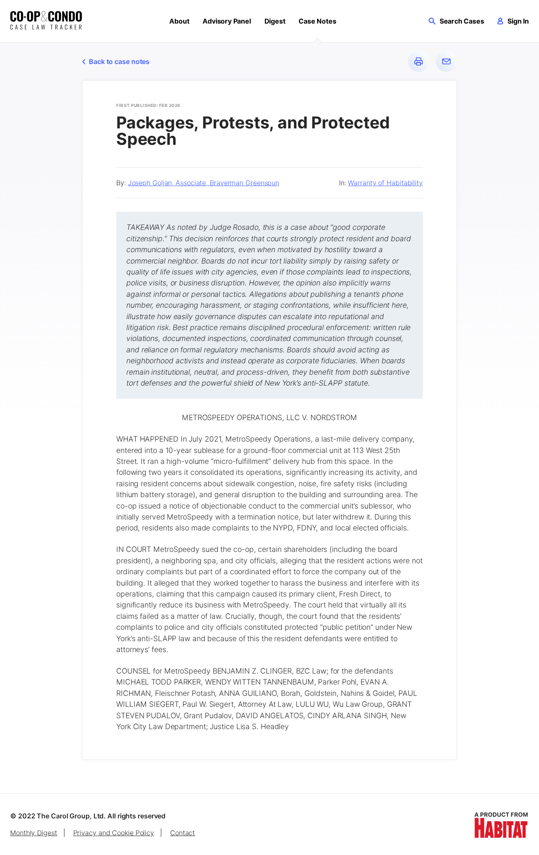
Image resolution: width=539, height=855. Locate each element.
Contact (182, 832)
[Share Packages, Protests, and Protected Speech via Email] (446, 61)
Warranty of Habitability (385, 182)
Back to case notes (119, 61)
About (179, 21)
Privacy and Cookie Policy (114, 832)
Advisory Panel (227, 21)
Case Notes (317, 21)
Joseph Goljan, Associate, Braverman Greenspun (204, 182)
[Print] (418, 61)
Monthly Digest (33, 832)
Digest (275, 21)
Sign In (518, 21)
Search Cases (462, 21)
